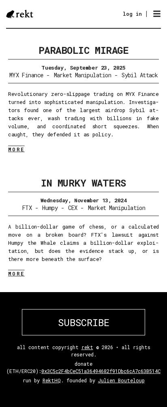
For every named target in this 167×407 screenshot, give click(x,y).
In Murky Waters (83, 182)
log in (132, 14)
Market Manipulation (82, 75)
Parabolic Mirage (83, 50)
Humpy (50, 208)
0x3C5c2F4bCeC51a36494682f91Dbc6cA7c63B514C (101, 371)
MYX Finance (26, 75)
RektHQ (52, 380)
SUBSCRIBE (83, 322)
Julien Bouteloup (121, 380)
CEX (72, 208)
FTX (27, 208)
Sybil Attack (140, 75)
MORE (16, 149)
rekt (87, 347)
